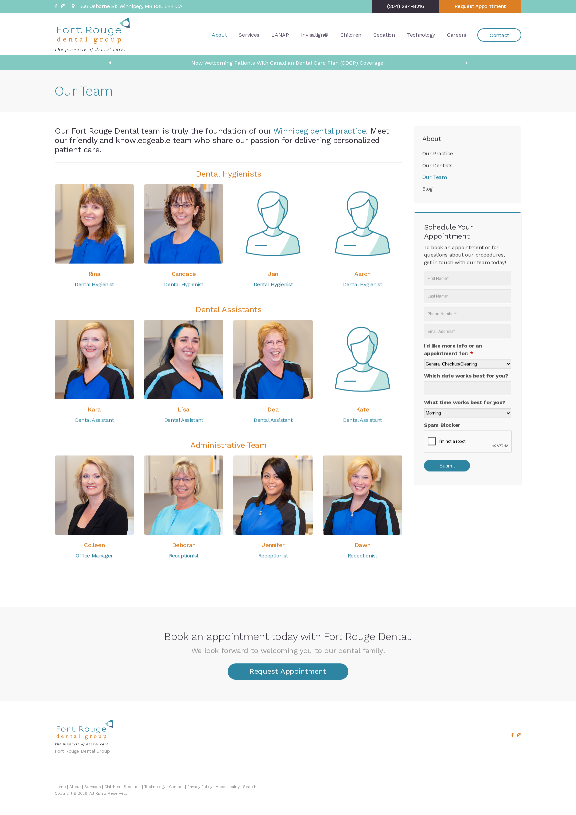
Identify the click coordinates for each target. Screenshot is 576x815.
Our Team (434, 177)
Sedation (384, 35)
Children (351, 35)
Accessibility (227, 786)
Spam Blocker (442, 425)
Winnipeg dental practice (319, 131)
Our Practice (437, 153)
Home (60, 786)
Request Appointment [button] (480, 6)
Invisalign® (314, 35)
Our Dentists (437, 165)
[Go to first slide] (466, 63)
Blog (427, 189)
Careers (456, 35)
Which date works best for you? (466, 376)
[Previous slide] (110, 63)
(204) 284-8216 (405, 6)
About (219, 35)
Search (249, 786)
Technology (421, 35)
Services (249, 35)
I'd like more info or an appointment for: (453, 349)
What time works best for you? (464, 402)
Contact (499, 35)
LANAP (280, 35)
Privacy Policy (199, 786)
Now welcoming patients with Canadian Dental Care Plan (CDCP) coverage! (288, 63)
